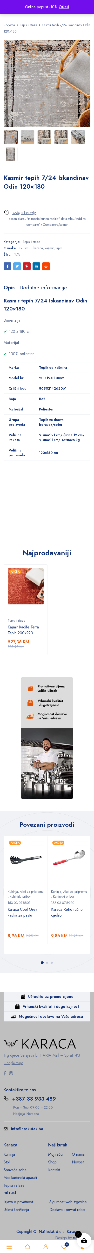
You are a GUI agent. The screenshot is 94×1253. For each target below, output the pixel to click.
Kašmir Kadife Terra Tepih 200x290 (23, 630)
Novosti (78, 1162)
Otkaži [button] (64, 7)
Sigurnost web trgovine (68, 1202)
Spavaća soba (15, 1170)
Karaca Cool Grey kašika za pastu (22, 912)
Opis (9, 287)
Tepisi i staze (28, 25)
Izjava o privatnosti (19, 1202)
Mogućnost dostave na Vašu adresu (51, 1016)
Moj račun (56, 1154)
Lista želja (66, 1244)
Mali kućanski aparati (20, 1177)
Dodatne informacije (43, 287)
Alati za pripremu (32, 891)
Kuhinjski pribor (20, 896)
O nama (78, 1154)
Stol (7, 1162)
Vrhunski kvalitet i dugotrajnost (51, 1006)
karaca (38, 248)
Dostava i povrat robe (67, 1209)
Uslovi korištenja (16, 1209)
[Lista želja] (20, 213)
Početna (9, 25)
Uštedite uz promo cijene (51, 996)
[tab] (9, 287)
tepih (59, 248)
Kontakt (54, 1170)
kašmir (49, 248)
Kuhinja (13, 891)
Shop (52, 1162)
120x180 (25, 248)
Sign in (45, 1246)
